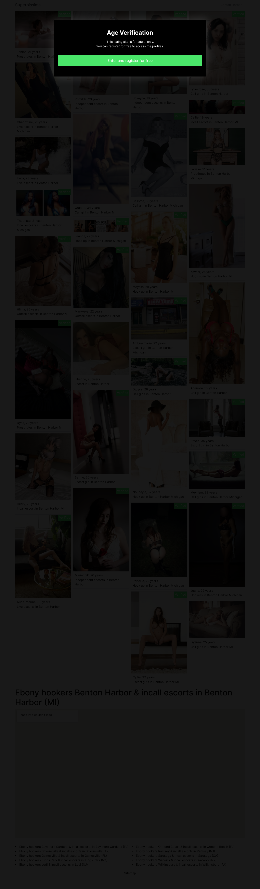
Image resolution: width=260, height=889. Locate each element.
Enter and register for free (130, 60)
